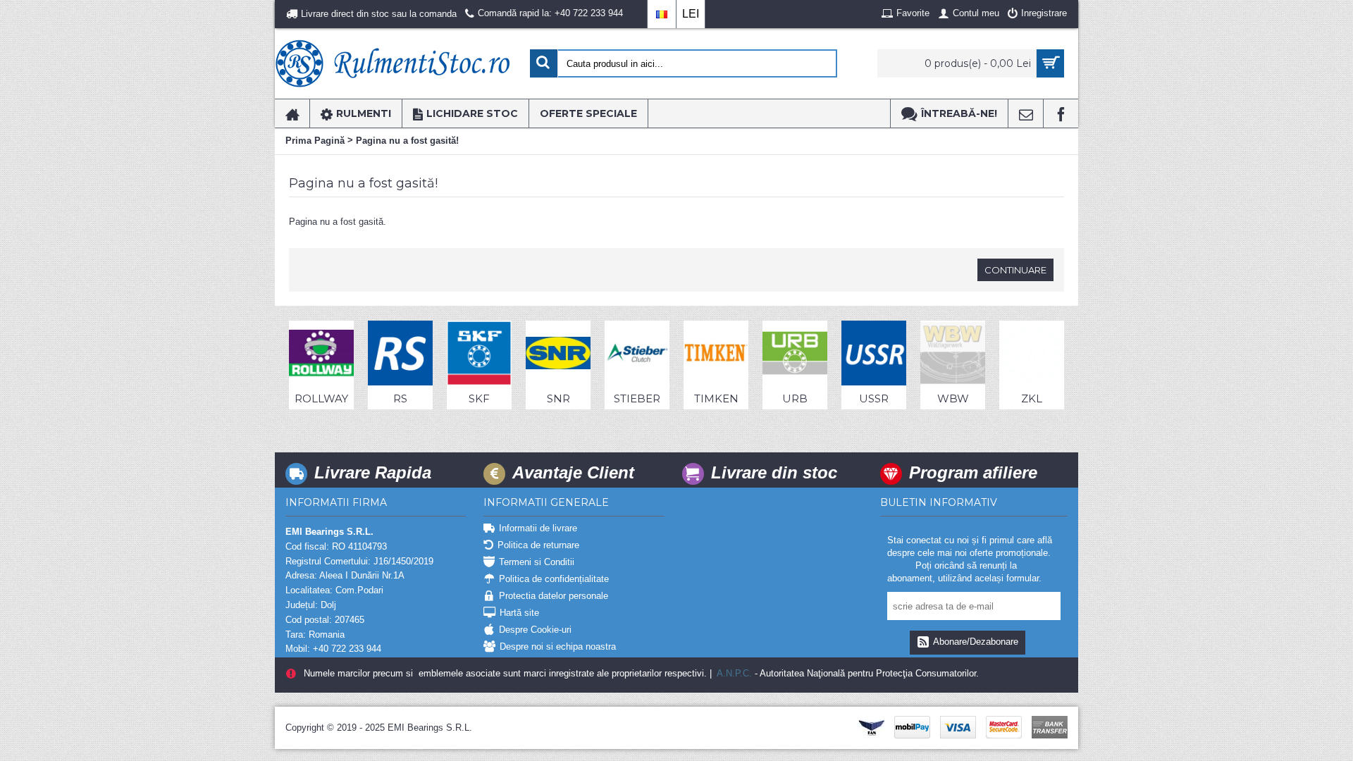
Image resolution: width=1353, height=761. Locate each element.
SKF (479, 398)
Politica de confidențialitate (554, 579)
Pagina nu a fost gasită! (407, 140)
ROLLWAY (321, 398)
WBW (953, 398)
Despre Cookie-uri (535, 629)
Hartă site (519, 612)
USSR (874, 398)
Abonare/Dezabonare (975, 641)
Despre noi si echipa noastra (558, 646)
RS (400, 398)
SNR (558, 398)
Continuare (1015, 270)
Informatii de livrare (538, 528)
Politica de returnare (538, 545)
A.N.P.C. (733, 673)
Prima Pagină (315, 140)
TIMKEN (716, 398)
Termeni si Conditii (536, 562)
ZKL (1031, 398)
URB (795, 398)
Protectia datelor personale (553, 595)
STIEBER (637, 398)
